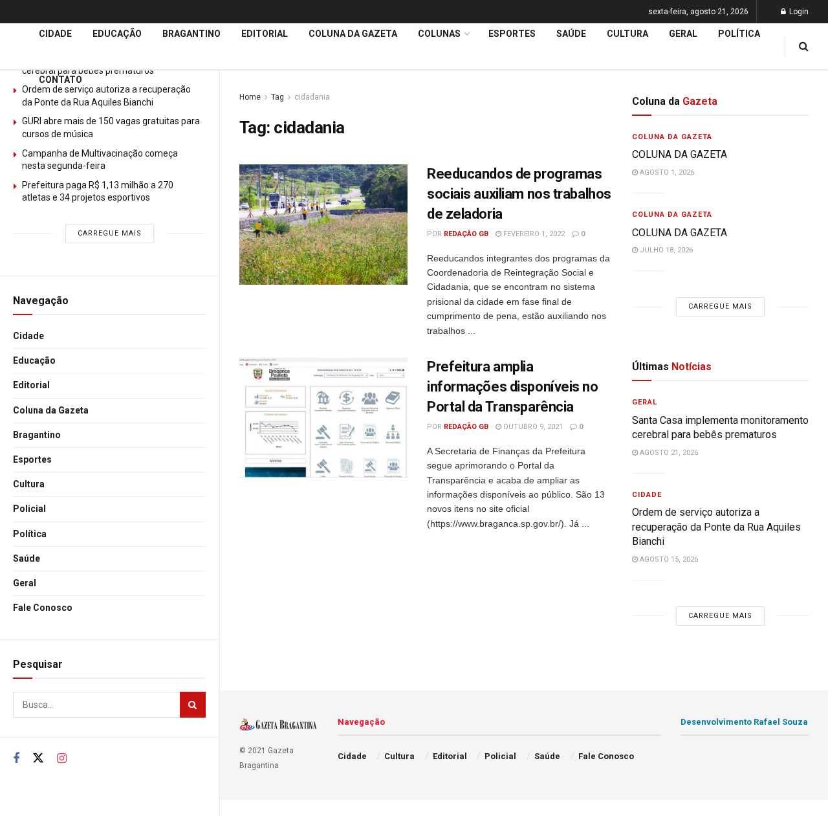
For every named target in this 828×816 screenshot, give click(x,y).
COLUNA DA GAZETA (681, 154)
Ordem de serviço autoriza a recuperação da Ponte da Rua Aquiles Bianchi (716, 526)
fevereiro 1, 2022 (533, 234)
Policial (29, 508)
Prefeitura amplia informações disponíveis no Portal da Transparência (512, 386)
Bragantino (37, 435)
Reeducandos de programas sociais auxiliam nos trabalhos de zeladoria (519, 194)
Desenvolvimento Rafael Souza (744, 722)
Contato (60, 79)
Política (30, 534)
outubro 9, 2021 (532, 427)
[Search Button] (193, 705)
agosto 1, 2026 (666, 172)
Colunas (439, 33)
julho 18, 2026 (665, 250)
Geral (24, 583)
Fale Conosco (42, 607)
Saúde (26, 558)
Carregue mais (110, 233)
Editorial (31, 385)
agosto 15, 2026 (668, 559)
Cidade (28, 336)
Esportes (32, 459)
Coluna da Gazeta (51, 410)
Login (798, 11)
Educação (34, 360)
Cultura (29, 484)
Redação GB (466, 234)
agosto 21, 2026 (668, 452)
